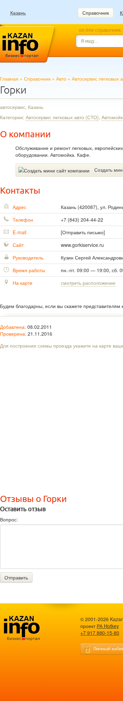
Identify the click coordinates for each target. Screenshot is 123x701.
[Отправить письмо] (83, 232)
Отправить (16, 577)
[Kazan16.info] (32, 628)
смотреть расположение (88, 282)
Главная (9, 78)
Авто (61, 78)
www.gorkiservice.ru (82, 244)
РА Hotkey (108, 625)
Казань (18, 12)
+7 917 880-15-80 (99, 632)
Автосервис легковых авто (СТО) (62, 117)
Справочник (95, 12)
